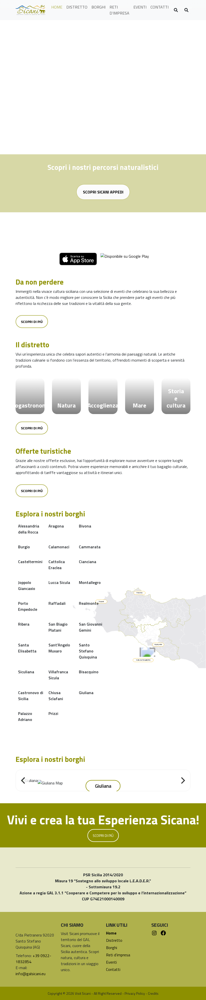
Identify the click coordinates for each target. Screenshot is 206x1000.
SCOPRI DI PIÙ (103, 835)
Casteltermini (30, 562)
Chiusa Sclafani (55, 696)
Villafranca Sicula (58, 675)
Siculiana (26, 672)
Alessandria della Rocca (28, 529)
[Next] (182, 780)
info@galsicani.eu (30, 974)
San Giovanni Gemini (90, 627)
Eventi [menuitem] (139, 7)
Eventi (111, 962)
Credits (153, 993)
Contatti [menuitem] (159, 7)
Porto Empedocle (27, 606)
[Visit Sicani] (30, 10)
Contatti (113, 969)
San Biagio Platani (58, 627)
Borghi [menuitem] (98, 7)
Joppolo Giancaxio (26, 585)
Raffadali (57, 603)
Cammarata (89, 547)
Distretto (114, 940)
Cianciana (87, 562)
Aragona (56, 526)
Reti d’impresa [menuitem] (119, 10)
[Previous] (23, 780)
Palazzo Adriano (25, 716)
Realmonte (88, 603)
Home (111, 933)
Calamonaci (58, 547)
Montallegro (90, 582)
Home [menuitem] (56, 7)
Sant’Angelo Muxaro (59, 648)
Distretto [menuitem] (76, 7)
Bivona (85, 526)
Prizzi (53, 713)
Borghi (111, 948)
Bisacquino (88, 672)
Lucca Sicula (59, 582)
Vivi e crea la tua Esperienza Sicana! (103, 819)
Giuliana (86, 693)
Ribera (23, 624)
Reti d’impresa (118, 955)
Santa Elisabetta (27, 648)
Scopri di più (32, 321)
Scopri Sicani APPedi (103, 192)
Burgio (24, 547)
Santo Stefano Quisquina (88, 651)
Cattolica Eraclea (56, 565)
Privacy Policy (135, 993)
